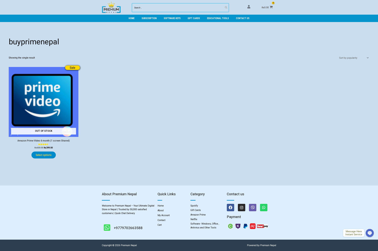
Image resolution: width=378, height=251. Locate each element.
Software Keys (172, 18)
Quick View (43, 134)
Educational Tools (218, 18)
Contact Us (242, 18)
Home (132, 18)
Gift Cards (194, 18)
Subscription (149, 18)
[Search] (226, 7)
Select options (44, 155)
